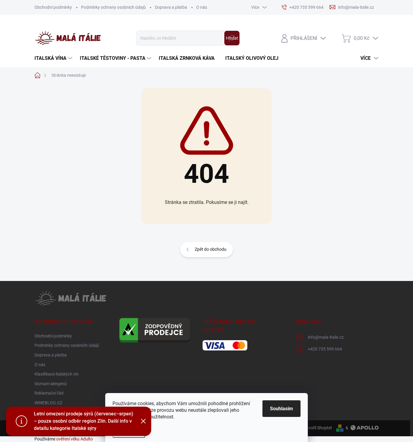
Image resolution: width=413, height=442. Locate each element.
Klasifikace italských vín (56, 374)
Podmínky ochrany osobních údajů (113, 7)
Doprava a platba (171, 7)
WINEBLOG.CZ (48, 402)
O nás (201, 7)
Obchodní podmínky (53, 7)
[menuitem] (54, 58)
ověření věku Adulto (74, 439)
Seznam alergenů (50, 383)
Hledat (232, 38)
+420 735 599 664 (325, 349)
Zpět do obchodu (210, 249)
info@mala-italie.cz (326, 337)
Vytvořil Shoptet (317, 427)
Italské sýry (84, 428)
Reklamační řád (48, 393)
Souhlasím (281, 408)
